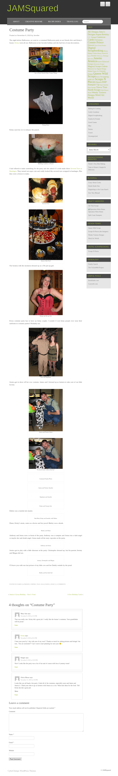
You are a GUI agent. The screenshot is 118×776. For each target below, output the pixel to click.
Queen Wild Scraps (98, 75)
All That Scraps (93, 206)
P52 (98, 71)
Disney (106, 51)
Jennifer (36, 35)
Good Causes (92, 122)
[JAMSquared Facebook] (102, 4)
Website (11, 750)
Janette (98, 58)
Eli (107, 53)
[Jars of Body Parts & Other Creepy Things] (46, 59)
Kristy (17, 43)
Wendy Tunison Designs (96, 235)
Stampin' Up (93, 84)
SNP (104, 82)
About (16, 22)
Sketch (99, 82)
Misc (89, 126)
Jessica (53, 584)
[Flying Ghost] (46, 101)
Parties (33, 584)
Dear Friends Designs (100, 45)
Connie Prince (96, 42)
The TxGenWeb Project (96, 267)
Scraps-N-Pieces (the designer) (98, 231)
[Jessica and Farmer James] (46, 410)
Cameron (101, 37)
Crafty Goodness (93, 112)
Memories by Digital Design (97, 69)
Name (11, 734)
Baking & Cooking (94, 108)
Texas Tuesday (92, 87)
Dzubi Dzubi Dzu (94, 186)
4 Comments (61, 584)
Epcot (89, 56)
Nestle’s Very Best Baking (96, 164)
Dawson (91, 45)
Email (11, 742)
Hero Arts (90, 59)
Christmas (98, 40)
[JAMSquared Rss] (108, 4)
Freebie (94, 56)
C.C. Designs (92, 37)
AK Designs (93, 32)
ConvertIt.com (93, 284)
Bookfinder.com (93, 280)
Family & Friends (23, 584)
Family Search (93, 264)
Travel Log (72, 22)
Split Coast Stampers (95, 215)
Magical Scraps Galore (98, 66)
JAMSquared (33, 8)
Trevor (99, 87)
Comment (12, 711)
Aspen (98, 34)
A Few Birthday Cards (74, 594)
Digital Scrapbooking (95, 49)
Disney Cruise (92, 53)
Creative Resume (33, 22)
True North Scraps (97, 88)
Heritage (105, 56)
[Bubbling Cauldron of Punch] (46, 148)
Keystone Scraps (99, 64)
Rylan (98, 77)
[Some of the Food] (46, 234)
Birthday (105, 34)
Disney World (101, 53)
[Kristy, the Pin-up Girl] (46, 292)
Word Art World (96, 96)
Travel (90, 133)
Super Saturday (104, 85)
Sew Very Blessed (94, 193)
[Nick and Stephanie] (46, 352)
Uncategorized (93, 136)
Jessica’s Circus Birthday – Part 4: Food (22, 594)
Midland (90, 71)
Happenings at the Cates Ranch (98, 189)
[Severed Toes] (46, 190)
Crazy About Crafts (94, 182)
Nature (94, 71)
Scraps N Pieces (97, 80)
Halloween (45, 584)
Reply (16, 625)
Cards (91, 39)
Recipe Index (54, 22)
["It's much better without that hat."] (46, 453)
